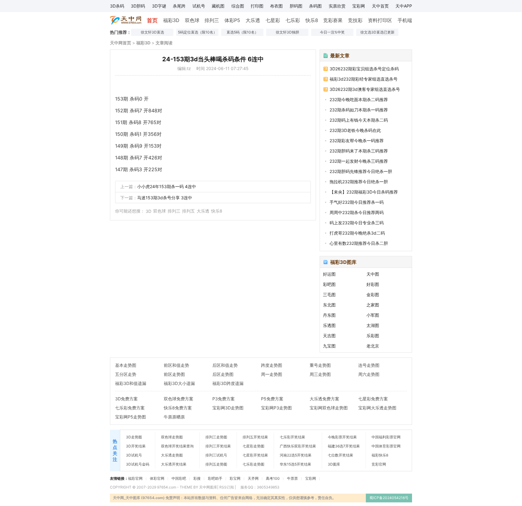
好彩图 (372, 284)
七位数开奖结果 (340, 455)
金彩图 (372, 294)
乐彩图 (372, 335)
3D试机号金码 (137, 464)
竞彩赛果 (333, 20)
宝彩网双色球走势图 (329, 407)
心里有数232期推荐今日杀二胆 (359, 243)
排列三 (212, 20)
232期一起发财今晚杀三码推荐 (359, 161)
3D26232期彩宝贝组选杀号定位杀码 (364, 68)
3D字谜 (159, 5)
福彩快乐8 (380, 455)
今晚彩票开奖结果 (342, 437)
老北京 (372, 345)
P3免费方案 (223, 398)
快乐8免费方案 (178, 407)
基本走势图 (125, 365)
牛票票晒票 (174, 416)
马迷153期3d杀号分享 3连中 (164, 197)
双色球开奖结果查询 (177, 446)
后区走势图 (223, 374)
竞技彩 (355, 20)
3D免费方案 (126, 398)
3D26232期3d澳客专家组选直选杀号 (365, 89)
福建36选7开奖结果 (344, 446)
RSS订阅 (226, 487)
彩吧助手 (215, 478)
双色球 (192, 20)
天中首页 (380, 5)
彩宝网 (235, 478)
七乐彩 (292, 20)
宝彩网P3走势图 (276, 407)
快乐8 (311, 20)
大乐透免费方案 (324, 398)
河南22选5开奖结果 (295, 455)
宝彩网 (358, 5)
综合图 (237, 5)
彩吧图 (329, 284)
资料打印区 (380, 20)
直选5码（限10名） (242, 32)
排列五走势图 (216, 464)
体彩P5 (232, 20)
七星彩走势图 (253, 446)
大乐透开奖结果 (173, 464)
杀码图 (315, 5)
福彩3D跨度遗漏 (227, 383)
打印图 (257, 5)
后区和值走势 (225, 365)
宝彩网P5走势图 (130, 416)
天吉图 (329, 335)
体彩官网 (157, 478)
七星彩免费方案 (373, 398)
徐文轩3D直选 (152, 32)
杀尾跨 (179, 5)
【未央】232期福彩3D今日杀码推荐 (364, 191)
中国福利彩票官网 (386, 437)
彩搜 (197, 478)
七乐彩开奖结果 (292, 437)
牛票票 (292, 478)
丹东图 (329, 315)
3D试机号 (134, 455)
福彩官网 (135, 478)
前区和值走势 (176, 365)
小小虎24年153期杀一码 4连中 (166, 186)
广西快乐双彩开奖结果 (298, 446)
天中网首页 (120, 42)
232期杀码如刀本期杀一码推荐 (359, 109)
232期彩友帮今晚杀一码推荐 (357, 140)
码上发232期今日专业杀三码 (357, 222)
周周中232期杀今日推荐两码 (357, 212)
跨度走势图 (271, 365)
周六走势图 (368, 374)
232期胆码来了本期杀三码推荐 (359, 150)
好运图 (329, 274)
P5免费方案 (272, 398)
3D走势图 (134, 437)
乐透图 (329, 325)
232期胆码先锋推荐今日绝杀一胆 (361, 171)
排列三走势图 (216, 437)
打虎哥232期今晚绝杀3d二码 (357, 232)
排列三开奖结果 (218, 446)
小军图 (372, 315)
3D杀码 (117, 5)
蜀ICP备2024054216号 (388, 497)
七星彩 (273, 20)
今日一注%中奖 (332, 32)
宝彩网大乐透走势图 (377, 407)
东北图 (329, 304)
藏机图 (218, 5)
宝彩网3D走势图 (227, 407)
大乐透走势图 (172, 455)
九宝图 (329, 345)
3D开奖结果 (136, 446)
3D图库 (334, 464)
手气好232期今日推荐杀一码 (357, 202)
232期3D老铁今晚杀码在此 (355, 130)
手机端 (405, 20)
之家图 (372, 304)
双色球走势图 (172, 437)
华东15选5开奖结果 (295, 464)
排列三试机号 (216, 455)
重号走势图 (320, 365)
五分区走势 (125, 374)
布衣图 (276, 5)
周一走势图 (271, 374)
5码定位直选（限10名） (197, 32)
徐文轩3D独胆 (287, 32)
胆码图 (296, 5)
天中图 (372, 274)
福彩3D (171, 20)
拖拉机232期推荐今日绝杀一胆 (359, 181)
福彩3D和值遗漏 (130, 383)
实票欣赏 (337, 5)
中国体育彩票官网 (386, 446)
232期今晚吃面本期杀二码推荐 (359, 99)
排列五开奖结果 (255, 437)
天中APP (403, 5)
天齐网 (253, 478)
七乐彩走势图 (253, 464)
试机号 (198, 5)
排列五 (188, 210)
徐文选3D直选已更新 (377, 32)
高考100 (273, 478)
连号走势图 (368, 365)
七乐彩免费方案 (130, 407)
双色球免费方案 (178, 398)
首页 (152, 20)
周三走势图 (320, 374)
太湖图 (372, 325)
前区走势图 (174, 374)
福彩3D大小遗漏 (179, 383)
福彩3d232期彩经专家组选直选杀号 (364, 79)
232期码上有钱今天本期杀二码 (359, 120)
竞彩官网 (379, 464)
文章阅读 (164, 42)
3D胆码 (138, 5)
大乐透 (253, 20)
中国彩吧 (179, 478)
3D (148, 211)
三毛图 (329, 294)
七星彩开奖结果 (255, 455)
